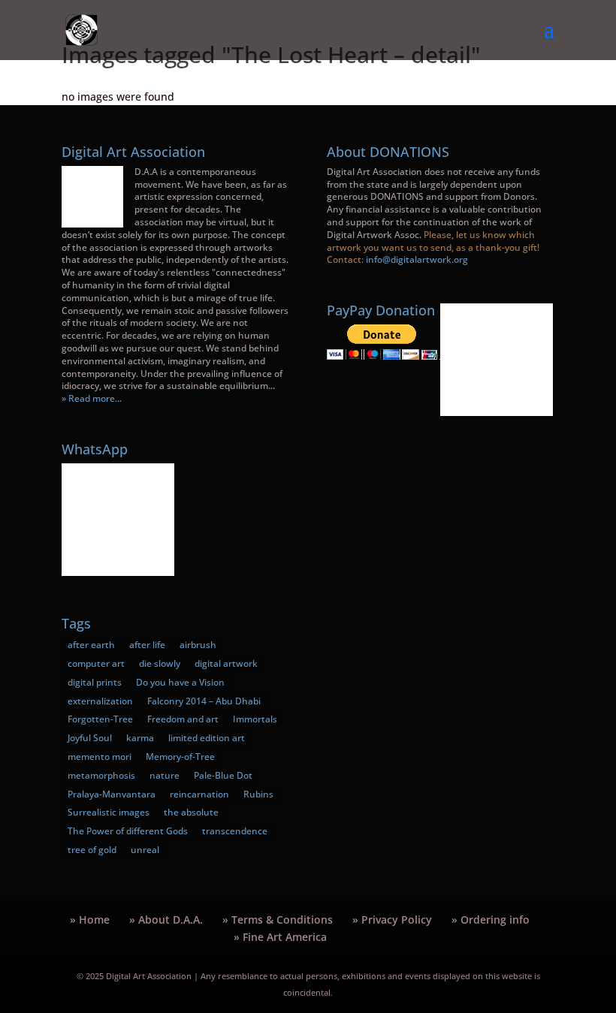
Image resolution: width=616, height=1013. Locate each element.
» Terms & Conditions (277, 919)
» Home (90, 919)
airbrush (198, 644)
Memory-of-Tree (180, 756)
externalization (100, 701)
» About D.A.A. (166, 919)
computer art (96, 663)
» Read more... (92, 398)
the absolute (191, 812)
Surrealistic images (108, 812)
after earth (91, 644)
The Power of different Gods (128, 831)
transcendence (234, 831)
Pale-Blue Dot (223, 775)
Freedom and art (183, 719)
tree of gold (92, 849)
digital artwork (226, 663)
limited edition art (206, 737)
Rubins (258, 794)
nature (164, 775)
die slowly (159, 663)
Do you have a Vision (180, 682)
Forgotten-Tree (100, 719)
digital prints (95, 682)
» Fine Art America (280, 937)
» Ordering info (490, 919)
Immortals (255, 719)
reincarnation (199, 794)
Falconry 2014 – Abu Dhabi (204, 701)
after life (147, 644)
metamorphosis (101, 775)
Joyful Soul (90, 737)
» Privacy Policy (392, 919)
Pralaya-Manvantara (112, 794)
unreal (145, 849)
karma (140, 737)
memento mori (99, 756)
